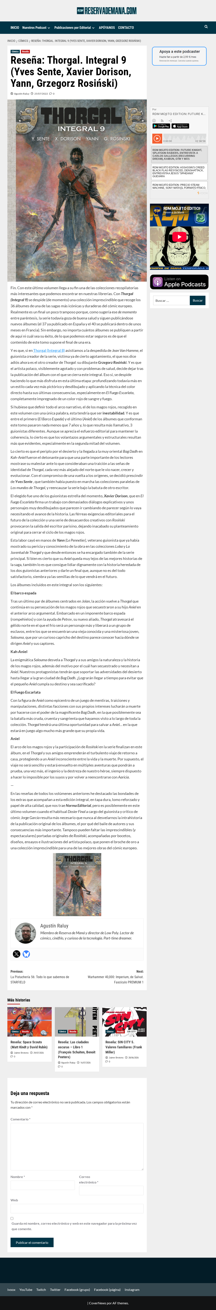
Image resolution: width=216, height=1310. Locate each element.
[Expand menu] (48, 28)
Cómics (15, 51)
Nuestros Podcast (34, 28)
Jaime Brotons (21, 1052)
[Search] (206, 26)
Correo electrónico (88, 1179)
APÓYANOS (107, 28)
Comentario (20, 1119)
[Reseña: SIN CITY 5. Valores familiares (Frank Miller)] (124, 1022)
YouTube (25, 1290)
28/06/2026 (133, 1057)
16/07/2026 (85, 1062)
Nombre (18, 1177)
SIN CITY (131, 1031)
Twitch (41, 1290)
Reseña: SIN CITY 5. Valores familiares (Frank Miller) (123, 1047)
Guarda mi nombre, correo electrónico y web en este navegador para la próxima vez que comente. (74, 1226)
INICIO (15, 28)
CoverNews (97, 1303)
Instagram (132, 1290)
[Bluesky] (26, 954)
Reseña (25, 51)
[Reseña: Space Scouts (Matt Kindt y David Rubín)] (29, 1022)
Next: (116, 977)
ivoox (11, 1290)
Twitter (55, 1290)
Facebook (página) (107, 1290)
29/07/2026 (39, 1052)
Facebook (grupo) (77, 1290)
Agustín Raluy (21, 93)
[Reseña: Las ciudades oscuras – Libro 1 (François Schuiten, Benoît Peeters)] (77, 1022)
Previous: (40, 977)
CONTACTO (126, 28)
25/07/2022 (41, 93)
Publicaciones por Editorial (72, 28)
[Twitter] (16, 954)
